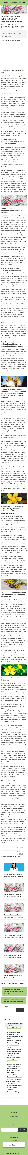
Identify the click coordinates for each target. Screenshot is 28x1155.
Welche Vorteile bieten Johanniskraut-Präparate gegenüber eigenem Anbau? (14, 1044)
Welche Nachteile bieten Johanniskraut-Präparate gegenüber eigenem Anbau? (14, 1052)
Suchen (6, 1006)
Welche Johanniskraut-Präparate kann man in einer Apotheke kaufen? (14, 1030)
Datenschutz (14, 1116)
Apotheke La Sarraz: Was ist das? (15, 1024)
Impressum (14, 1112)
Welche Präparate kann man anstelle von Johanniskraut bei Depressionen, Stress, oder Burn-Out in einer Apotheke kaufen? (14, 1063)
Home (8, 26)
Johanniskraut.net (10, 2)
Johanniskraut (18, 216)
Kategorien (14, 1140)
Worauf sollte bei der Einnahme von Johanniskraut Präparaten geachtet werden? (15, 1084)
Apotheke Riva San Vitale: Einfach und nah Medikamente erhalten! (13, 991)
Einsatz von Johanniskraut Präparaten (15, 1091)
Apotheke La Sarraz (18, 983)
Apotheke (21, 76)
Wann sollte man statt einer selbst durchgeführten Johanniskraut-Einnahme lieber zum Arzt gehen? (14, 1075)
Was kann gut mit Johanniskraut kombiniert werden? (15, 1036)
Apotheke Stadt (14, 26)
